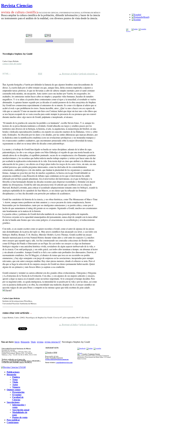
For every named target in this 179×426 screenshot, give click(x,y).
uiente (94, 324)
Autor (15, 384)
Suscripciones (13, 402)
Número (16, 387)
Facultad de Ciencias (17, 398)
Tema (15, 379)
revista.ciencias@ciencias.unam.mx (57, 359)
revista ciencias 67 (53, 342)
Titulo (33, 342)
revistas (40, 342)
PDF (40, 74)
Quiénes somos (14, 389)
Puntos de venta (19, 417)
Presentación (18, 392)
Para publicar (13, 420)
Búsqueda (25, 342)
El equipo (16, 395)
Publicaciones (13, 372)
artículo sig (85, 324)
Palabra (16, 377)
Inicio (17, 342)
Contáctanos (13, 422)
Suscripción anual (20, 410)
